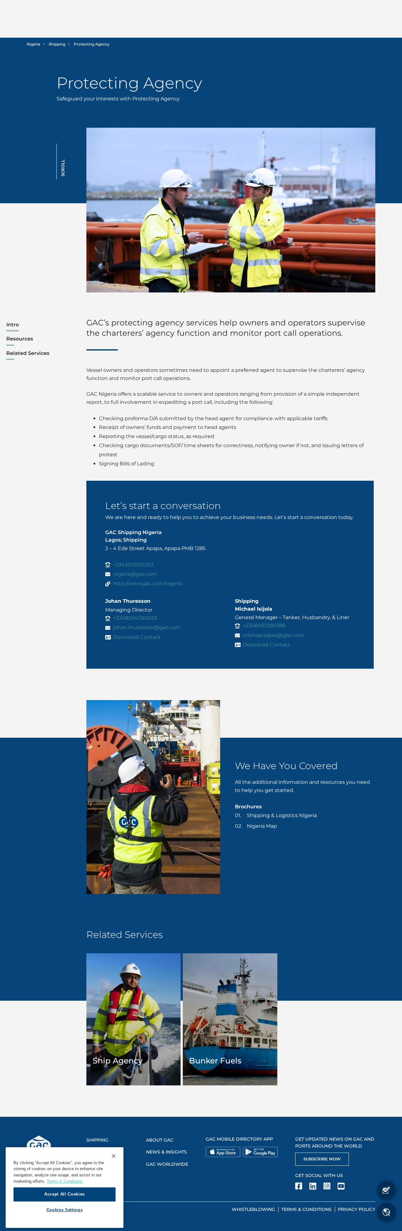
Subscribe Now (322, 1158)
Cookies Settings (64, 1209)
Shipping (57, 44)
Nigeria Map (262, 826)
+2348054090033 (135, 618)
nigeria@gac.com (135, 574)
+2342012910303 (133, 565)
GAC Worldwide (167, 1164)
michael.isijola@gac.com (273, 635)
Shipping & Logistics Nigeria (282, 815)
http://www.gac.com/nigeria (147, 583)
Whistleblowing (253, 1209)
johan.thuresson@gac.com (147, 627)
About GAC (159, 1140)
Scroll (62, 167)
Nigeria (33, 44)
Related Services (27, 353)
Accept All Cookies (64, 1194)
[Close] (114, 1156)
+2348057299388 (264, 626)
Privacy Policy (356, 1209)
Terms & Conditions (306, 1209)
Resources (19, 339)
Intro (12, 325)
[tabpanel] (133, 1019)
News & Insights (166, 1152)
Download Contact (136, 637)
